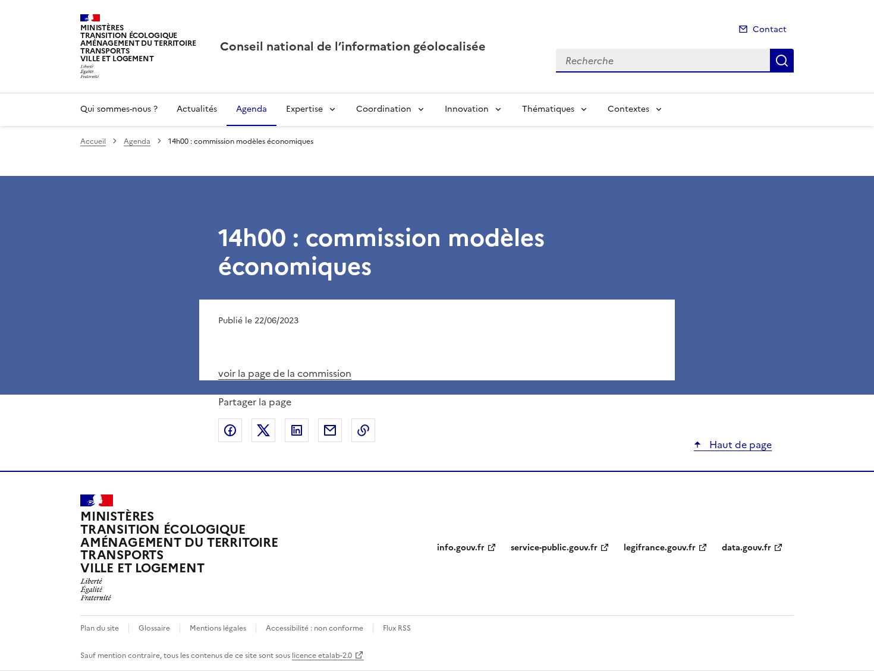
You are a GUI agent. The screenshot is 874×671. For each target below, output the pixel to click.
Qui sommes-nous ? (119, 109)
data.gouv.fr (746, 547)
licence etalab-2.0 (322, 655)
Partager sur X (263, 430)
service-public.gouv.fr (554, 547)
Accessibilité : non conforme (314, 628)
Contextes (628, 109)
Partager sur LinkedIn (297, 430)
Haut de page (739, 444)
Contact (770, 29)
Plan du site (99, 628)
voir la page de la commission (284, 373)
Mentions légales (218, 628)
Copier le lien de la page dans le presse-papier (363, 430)
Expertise (304, 109)
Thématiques (548, 109)
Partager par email (330, 430)
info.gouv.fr (461, 547)
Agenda (251, 109)
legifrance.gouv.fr (660, 547)
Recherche (782, 61)
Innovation (467, 109)
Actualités (197, 109)
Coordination (383, 109)
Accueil (93, 141)
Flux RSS (397, 628)
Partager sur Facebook (230, 430)
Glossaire (154, 628)
